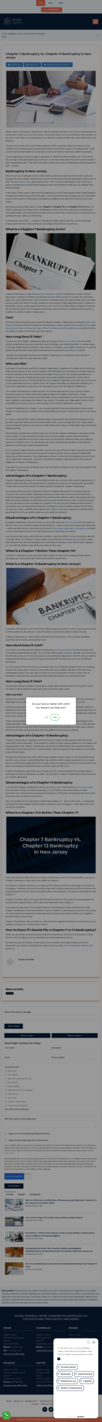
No (46, 717)
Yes (55, 717)
